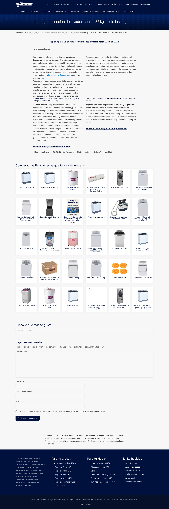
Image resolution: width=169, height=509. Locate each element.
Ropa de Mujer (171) (63, 478)
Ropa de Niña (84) (63, 471)
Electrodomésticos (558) (102, 478)
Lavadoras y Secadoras (58, 75)
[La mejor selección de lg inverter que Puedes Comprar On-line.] (96, 178)
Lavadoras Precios (72, 305)
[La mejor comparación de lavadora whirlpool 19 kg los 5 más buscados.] (96, 268)
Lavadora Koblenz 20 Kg (72, 248)
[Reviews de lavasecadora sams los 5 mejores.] (119, 207)
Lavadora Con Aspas (26, 278)
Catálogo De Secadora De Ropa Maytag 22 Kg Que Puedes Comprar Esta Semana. (73, 219)
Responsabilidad (132, 470)
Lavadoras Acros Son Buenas (49, 306)
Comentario (21, 351)
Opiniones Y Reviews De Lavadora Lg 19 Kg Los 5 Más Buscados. (142, 218)
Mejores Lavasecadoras (49, 187)
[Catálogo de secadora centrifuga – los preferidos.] (49, 238)
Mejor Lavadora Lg (26, 248)
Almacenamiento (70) (100, 467)
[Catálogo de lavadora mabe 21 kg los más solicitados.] (96, 238)
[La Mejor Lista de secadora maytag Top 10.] (73, 268)
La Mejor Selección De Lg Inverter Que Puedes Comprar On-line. (96, 189)
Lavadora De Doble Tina (26, 187)
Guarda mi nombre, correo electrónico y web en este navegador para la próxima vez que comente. (62, 411)
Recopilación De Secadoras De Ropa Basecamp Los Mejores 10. (96, 307)
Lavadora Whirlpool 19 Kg (96, 278)
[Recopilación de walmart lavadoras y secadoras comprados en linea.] (142, 296)
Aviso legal (130, 478)
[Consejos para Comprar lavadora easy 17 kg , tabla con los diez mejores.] (119, 238)
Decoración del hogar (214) (103, 474)
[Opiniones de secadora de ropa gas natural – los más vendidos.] (142, 268)
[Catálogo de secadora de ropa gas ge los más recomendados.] (26, 207)
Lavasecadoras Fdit (119, 278)
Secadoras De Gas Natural (143, 278)
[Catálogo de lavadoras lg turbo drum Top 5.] (119, 296)
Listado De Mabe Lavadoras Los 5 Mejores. (142, 188)
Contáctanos (131, 463)
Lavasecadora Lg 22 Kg (119, 187)
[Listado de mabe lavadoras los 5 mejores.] (142, 178)
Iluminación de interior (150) (103, 482)
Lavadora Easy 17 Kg (119, 248)
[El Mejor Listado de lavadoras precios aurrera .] (73, 296)
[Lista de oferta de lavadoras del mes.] (142, 238)
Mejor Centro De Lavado (26, 305)
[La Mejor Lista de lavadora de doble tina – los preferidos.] (26, 178)
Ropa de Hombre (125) (65, 482)
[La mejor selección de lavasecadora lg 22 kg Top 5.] (119, 178)
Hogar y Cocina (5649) (100, 463)
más (42, 78)
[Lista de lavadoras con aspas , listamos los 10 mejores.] (26, 268)
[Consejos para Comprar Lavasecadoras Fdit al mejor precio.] (119, 268)
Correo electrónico (24, 391)
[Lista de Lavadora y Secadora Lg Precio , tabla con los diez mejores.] (73, 178)
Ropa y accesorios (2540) (65, 463)
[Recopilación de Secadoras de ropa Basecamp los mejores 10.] (96, 296)
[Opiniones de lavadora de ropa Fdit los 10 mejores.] (49, 268)
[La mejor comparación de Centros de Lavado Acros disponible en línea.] (26, 296)
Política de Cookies (133, 481)
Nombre (20, 382)
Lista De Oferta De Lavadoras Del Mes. (143, 249)
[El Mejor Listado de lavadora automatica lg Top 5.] (26, 238)
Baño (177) (95, 471)
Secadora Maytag (73, 278)
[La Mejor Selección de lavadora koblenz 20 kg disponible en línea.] (73, 238)
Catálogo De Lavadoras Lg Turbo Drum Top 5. (119, 306)
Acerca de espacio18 (134, 467)
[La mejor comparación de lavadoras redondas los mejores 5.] (49, 296)
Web (17, 401)
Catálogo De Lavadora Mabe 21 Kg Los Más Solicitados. (96, 250)
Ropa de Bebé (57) (63, 467)
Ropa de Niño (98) (63, 474)
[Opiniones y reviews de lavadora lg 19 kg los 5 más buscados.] (142, 207)
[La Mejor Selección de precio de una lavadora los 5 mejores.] (96, 207)
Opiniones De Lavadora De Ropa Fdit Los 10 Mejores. (49, 278)
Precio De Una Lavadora (96, 217)
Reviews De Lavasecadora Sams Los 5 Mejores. (119, 218)
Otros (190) (60, 485)
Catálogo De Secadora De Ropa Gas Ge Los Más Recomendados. (26, 218)
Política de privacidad (134, 474)
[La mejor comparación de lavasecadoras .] (49, 178)
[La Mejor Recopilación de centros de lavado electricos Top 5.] (49, 207)
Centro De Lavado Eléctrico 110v (49, 218)
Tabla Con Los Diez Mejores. (73, 188)
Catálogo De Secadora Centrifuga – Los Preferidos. (49, 249)
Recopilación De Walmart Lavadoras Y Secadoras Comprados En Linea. (142, 307)
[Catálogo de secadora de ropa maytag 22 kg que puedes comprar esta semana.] (73, 207)
